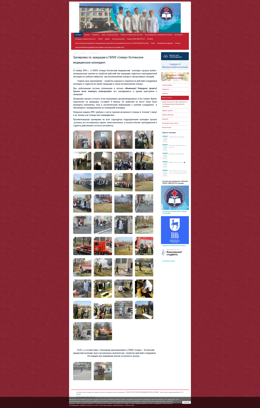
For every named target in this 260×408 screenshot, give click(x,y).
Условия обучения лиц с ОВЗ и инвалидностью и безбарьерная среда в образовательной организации (174, 104)
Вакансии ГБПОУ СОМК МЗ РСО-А (136, 39)
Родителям (165, 119)
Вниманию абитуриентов (176, 154)
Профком (107, 39)
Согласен (187, 402)
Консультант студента (168, 260)
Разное (153, 43)
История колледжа (167, 85)
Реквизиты (165, 93)
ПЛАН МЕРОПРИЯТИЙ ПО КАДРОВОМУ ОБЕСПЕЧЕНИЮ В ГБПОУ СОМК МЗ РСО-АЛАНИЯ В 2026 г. (100, 47)
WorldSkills (150, 39)
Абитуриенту (95, 35)
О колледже (78, 35)
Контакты (177, 43)
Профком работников (168, 115)
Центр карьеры (179, 35)
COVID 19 (100, 39)
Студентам (87, 35)
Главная (75, 52)
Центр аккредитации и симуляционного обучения (158, 35)
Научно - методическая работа (110, 35)
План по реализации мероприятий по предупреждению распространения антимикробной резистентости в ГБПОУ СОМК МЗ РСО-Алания (112, 43)
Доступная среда (166, 127)
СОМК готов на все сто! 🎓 (177, 162)
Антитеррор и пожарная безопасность (85, 39)
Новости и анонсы (94, 52)
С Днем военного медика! (176, 137)
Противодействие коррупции (165, 43)
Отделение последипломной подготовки (132, 35)
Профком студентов (167, 110)
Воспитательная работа (118, 39)
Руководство (165, 89)
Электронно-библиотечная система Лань (174, 245)
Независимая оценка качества (170, 123)
